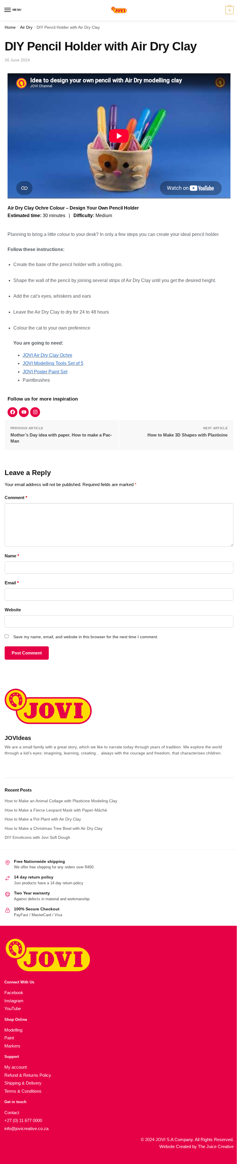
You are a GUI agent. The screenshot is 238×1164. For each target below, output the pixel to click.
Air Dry (26, 27)
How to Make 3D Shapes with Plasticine (187, 434)
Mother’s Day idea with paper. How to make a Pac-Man (61, 437)
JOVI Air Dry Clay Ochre (47, 355)
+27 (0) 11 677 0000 (23, 1120)
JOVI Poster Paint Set (45, 371)
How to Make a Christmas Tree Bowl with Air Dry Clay (53, 828)
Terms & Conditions (23, 1091)
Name (12, 555)
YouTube (12, 1008)
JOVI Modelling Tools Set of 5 (53, 363)
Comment (16, 497)
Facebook (13, 992)
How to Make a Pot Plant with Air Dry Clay (43, 819)
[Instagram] (35, 412)
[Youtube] (24, 412)
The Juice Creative (216, 1146)
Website (13, 609)
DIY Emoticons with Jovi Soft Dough (37, 837)
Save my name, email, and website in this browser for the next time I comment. (85, 636)
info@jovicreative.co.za (26, 1128)
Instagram (14, 1000)
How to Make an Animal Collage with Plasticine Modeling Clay (61, 801)
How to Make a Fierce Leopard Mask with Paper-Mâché (56, 810)
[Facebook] (12, 412)
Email (12, 582)
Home (10, 27)
